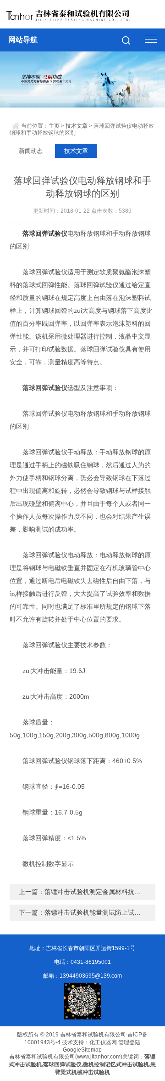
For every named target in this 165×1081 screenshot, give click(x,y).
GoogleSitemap (82, 1050)
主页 (54, 126)
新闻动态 (31, 150)
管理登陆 (129, 1042)
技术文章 (77, 126)
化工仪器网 (103, 1042)
